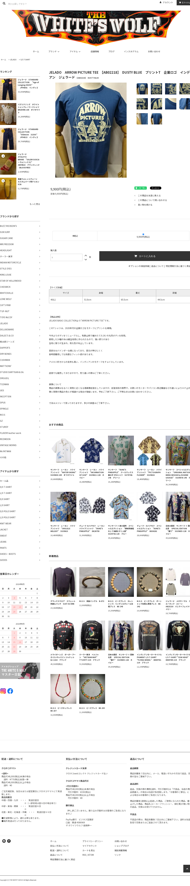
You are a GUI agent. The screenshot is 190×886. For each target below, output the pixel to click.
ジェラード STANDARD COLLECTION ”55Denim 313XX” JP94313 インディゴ (28, 133)
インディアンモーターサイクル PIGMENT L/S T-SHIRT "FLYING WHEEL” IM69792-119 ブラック (150, 658)
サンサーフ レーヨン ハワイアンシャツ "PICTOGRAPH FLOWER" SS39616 (149, 472)
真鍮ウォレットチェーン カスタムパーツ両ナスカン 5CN (29, 182)
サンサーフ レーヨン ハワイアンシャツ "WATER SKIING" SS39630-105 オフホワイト (63, 472)
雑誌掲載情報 (120, 850)
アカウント (168, 2)
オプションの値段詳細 (138, 266)
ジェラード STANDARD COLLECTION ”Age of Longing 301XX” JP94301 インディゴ (28, 83)
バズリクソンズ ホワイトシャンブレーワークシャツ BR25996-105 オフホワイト (29, 108)
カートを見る (88, 850)
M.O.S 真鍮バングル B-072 (91, 601)
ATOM (91, 854)
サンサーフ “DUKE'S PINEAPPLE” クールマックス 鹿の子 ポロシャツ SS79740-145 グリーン (120, 473)
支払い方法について (59, 845)
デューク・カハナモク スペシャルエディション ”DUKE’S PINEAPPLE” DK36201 (149, 528)
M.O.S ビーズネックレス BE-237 (61, 709)
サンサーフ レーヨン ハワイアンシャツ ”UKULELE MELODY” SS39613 (62, 528)
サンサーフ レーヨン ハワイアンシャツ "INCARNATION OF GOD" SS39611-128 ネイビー (91, 473)
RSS (84, 854)
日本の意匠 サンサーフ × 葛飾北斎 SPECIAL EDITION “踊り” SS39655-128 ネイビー (121, 658)
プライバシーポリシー (92, 841)
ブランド (52, 51)
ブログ (111, 51)
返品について (157, 266)
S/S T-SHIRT (25, 59)
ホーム (36, 51)
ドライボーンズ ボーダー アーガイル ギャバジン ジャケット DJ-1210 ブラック (63, 657)
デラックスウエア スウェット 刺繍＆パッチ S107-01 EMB (63, 602)
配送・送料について (59, 850)
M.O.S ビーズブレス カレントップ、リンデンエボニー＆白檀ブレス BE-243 (120, 604)
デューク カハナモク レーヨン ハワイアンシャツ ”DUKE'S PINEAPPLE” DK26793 (92, 528)
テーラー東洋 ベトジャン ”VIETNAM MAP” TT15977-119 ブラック (89, 657)
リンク (117, 854)
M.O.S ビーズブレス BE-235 (92, 708)
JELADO (13, 59)
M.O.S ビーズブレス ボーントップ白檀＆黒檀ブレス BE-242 (149, 604)
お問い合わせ (154, 51)
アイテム (74, 51)
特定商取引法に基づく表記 (62, 859)
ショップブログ (121, 845)
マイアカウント (89, 845)
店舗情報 (95, 51)
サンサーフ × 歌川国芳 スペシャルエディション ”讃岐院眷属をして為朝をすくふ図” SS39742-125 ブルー (121, 529)
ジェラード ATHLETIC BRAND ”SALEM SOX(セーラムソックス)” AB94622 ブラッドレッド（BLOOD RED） (29, 161)
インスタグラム (131, 51)
